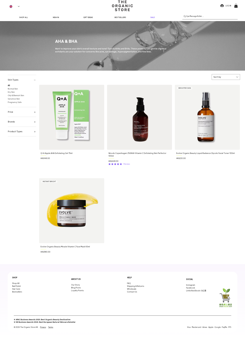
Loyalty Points (77, 290)
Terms (50, 327)
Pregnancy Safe (15, 102)
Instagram (190, 285)
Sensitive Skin (14, 99)
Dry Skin (11, 92)
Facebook (190, 287)
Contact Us (132, 291)
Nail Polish (16, 286)
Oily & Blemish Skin (16, 95)
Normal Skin (13, 88)
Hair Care (16, 289)
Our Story (75, 285)
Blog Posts (76, 287)
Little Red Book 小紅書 (196, 290)
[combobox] (226, 77)
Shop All (15, 283)
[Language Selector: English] (14, 6)
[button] (236, 6)
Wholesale (131, 289)
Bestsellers (17, 291)
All (9, 85)
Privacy (43, 327)
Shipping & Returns (135, 286)
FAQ (129, 283)
